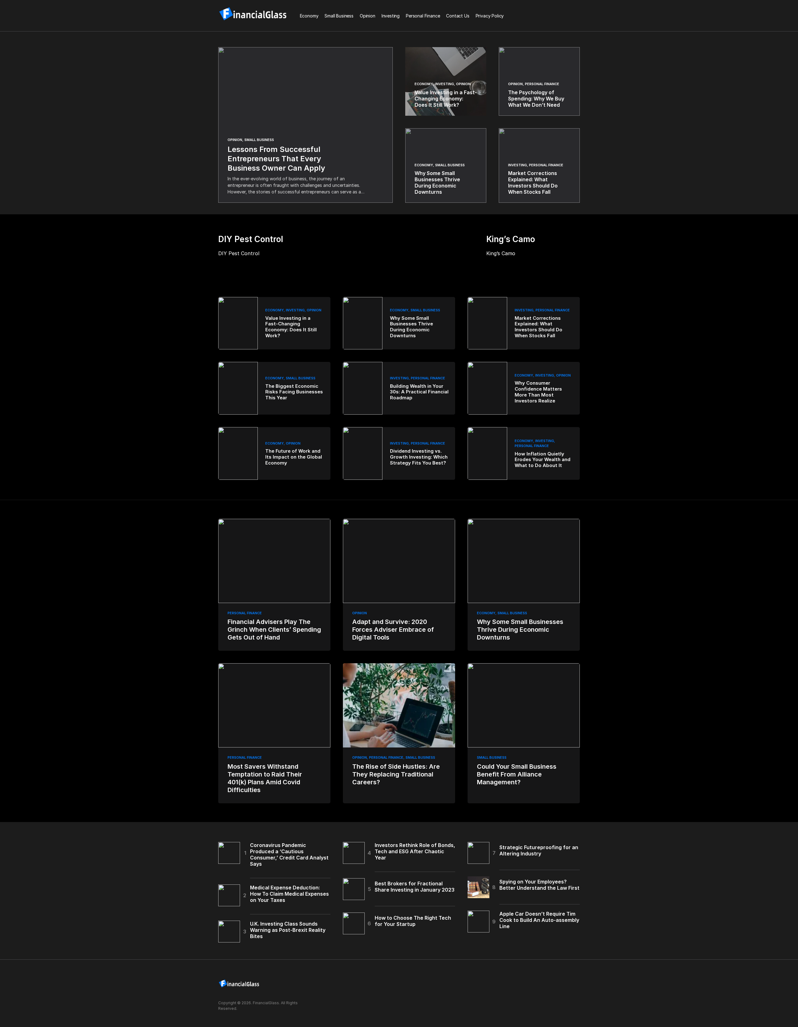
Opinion (235, 140)
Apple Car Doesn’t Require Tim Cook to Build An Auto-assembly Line (539, 920)
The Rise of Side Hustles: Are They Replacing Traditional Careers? (396, 774)
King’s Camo (500, 253)
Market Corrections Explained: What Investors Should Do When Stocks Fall (538, 326)
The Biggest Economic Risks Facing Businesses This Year (294, 392)
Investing (444, 84)
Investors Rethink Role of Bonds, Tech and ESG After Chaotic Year (415, 851)
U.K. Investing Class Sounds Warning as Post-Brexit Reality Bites (287, 930)
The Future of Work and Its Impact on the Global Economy (293, 457)
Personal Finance (542, 84)
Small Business (259, 140)
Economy (424, 84)
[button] (578, 15)
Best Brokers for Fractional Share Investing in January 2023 (414, 886)
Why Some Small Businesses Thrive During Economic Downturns (411, 326)
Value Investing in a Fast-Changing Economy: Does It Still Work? (291, 326)
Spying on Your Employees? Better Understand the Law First (539, 885)
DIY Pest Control (238, 253)
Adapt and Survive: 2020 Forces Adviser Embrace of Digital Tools (393, 629)
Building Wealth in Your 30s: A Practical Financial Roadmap (419, 392)
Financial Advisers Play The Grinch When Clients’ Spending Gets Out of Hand (274, 629)
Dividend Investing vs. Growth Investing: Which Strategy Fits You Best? (419, 457)
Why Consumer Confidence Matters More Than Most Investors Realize (538, 391)
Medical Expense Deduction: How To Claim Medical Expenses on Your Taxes (289, 893)
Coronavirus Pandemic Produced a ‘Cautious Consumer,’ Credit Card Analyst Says (289, 854)
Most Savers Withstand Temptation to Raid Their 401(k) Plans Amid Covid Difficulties (265, 778)
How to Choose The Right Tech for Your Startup (413, 921)
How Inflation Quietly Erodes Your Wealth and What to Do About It (542, 460)
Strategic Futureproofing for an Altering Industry (538, 850)
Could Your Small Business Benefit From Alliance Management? (516, 774)
